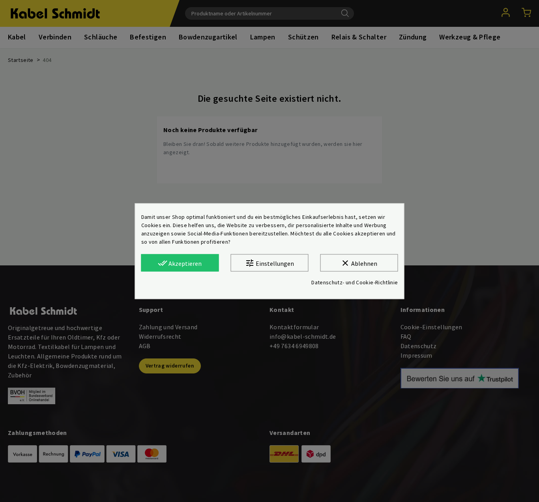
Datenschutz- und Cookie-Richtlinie (354, 282)
